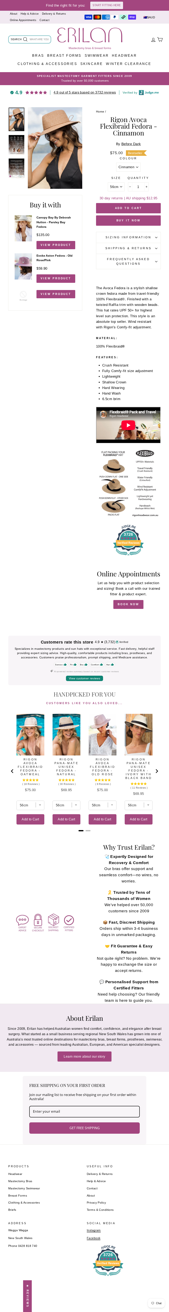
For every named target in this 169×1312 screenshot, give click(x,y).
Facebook (93, 1238)
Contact (44, 20)
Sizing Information (128, 237)
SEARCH (16, 40)
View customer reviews (84, 678)
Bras (38, 55)
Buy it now (128, 220)
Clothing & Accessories (47, 64)
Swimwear (97, 55)
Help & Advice (30, 13)
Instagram (94, 1230)
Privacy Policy (96, 1202)
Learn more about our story (84, 1056)
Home (100, 111)
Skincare (91, 64)
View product (56, 245)
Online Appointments (23, 20)
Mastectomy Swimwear (24, 1188)
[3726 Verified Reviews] (128, 556)
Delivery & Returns (54, 13)
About (13, 13)
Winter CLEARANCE (128, 64)
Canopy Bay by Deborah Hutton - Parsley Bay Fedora (53, 222)
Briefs (12, 1209)
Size (116, 178)
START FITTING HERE (107, 5)
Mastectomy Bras (20, 1181)
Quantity (138, 178)
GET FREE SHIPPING (84, 1128)
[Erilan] (89, 35)
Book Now (128, 604)
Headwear (124, 55)
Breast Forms (64, 55)
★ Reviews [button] (27, 1296)
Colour (128, 158)
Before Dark (131, 144)
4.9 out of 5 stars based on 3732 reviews (85, 92)
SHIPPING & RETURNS (128, 248)
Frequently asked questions (128, 261)
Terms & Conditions (100, 1209)
